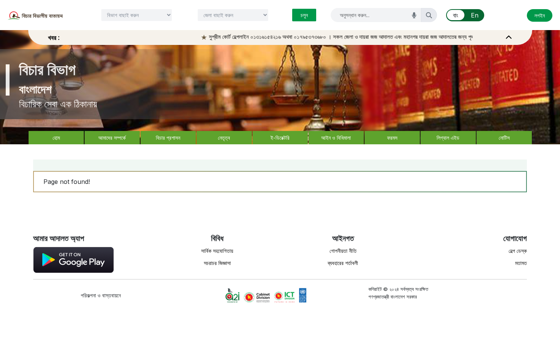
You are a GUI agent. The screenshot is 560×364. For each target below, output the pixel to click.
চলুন (304, 15)
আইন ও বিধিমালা (336, 137)
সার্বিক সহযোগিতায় (217, 250)
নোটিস (504, 137)
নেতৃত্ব (224, 137)
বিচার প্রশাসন (168, 137)
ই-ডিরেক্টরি (280, 137)
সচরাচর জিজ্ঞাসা (217, 263)
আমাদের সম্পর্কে (112, 137)
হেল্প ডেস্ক (518, 250)
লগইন (539, 15)
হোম (56, 137)
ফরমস (392, 137)
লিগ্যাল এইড (448, 137)
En (474, 15)
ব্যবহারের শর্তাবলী (343, 263)
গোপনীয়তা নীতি (343, 250)
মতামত (521, 263)
